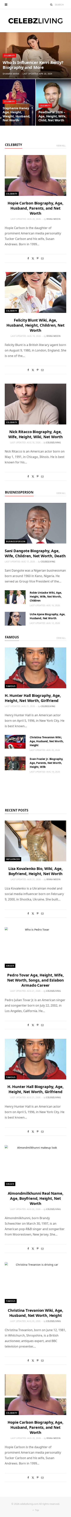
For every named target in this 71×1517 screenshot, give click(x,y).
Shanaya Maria (11, 73)
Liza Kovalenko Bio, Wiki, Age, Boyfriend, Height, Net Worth (35, 871)
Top (36, 1510)
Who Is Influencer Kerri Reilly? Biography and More (33, 65)
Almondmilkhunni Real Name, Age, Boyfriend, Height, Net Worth (35, 1198)
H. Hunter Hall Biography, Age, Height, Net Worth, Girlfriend (33, 698)
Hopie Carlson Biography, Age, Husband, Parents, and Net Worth (35, 208)
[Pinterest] (37, 258)
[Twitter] (33, 258)
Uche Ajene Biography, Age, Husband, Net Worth (47, 616)
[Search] (51, 4)
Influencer (13, 859)
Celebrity (9, 55)
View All (61, 145)
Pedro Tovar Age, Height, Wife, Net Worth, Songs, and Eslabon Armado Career (35, 980)
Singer (10, 965)
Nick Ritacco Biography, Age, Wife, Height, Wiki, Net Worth (35, 434)
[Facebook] (28, 258)
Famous (12, 637)
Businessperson (19, 492)
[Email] (42, 258)
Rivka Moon (53, 218)
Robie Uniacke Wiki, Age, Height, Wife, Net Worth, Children (46, 596)
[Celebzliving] (35, 20)
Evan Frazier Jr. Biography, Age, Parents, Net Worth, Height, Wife (46, 763)
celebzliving (53, 442)
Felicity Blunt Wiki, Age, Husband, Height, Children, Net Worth (35, 325)
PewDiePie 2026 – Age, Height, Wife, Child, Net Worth (52, 116)
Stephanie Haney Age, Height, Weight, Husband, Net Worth (16, 114)
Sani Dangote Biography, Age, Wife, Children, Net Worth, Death (35, 553)
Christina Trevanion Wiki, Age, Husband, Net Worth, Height (47, 741)
